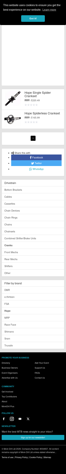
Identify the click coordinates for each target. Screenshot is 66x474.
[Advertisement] (33, 52)
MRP (7, 317)
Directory (6, 362)
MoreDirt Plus (8, 406)
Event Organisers (10, 372)
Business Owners (10, 367)
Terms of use (7, 457)
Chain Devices (12, 210)
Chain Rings (10, 217)
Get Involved (7, 391)
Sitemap (47, 457)
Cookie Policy (35, 457)
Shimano (9, 331)
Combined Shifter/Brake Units (20, 238)
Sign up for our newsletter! (33, 437)
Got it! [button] (33, 18)
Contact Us (40, 377)
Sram (7, 338)
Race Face (10, 324)
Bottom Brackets (13, 189)
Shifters (8, 266)
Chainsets (9, 231)
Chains (8, 224)
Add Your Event (42, 362)
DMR (7, 290)
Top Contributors (9, 396)
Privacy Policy (21, 457)
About (4, 401)
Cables (8, 196)
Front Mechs (11, 252)
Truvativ (8, 345)
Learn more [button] (49, 9)
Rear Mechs (10, 259)
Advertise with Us (10, 377)
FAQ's (37, 372)
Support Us (40, 367)
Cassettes (9, 203)
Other (7, 273)
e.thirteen (9, 297)
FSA (6, 303)
